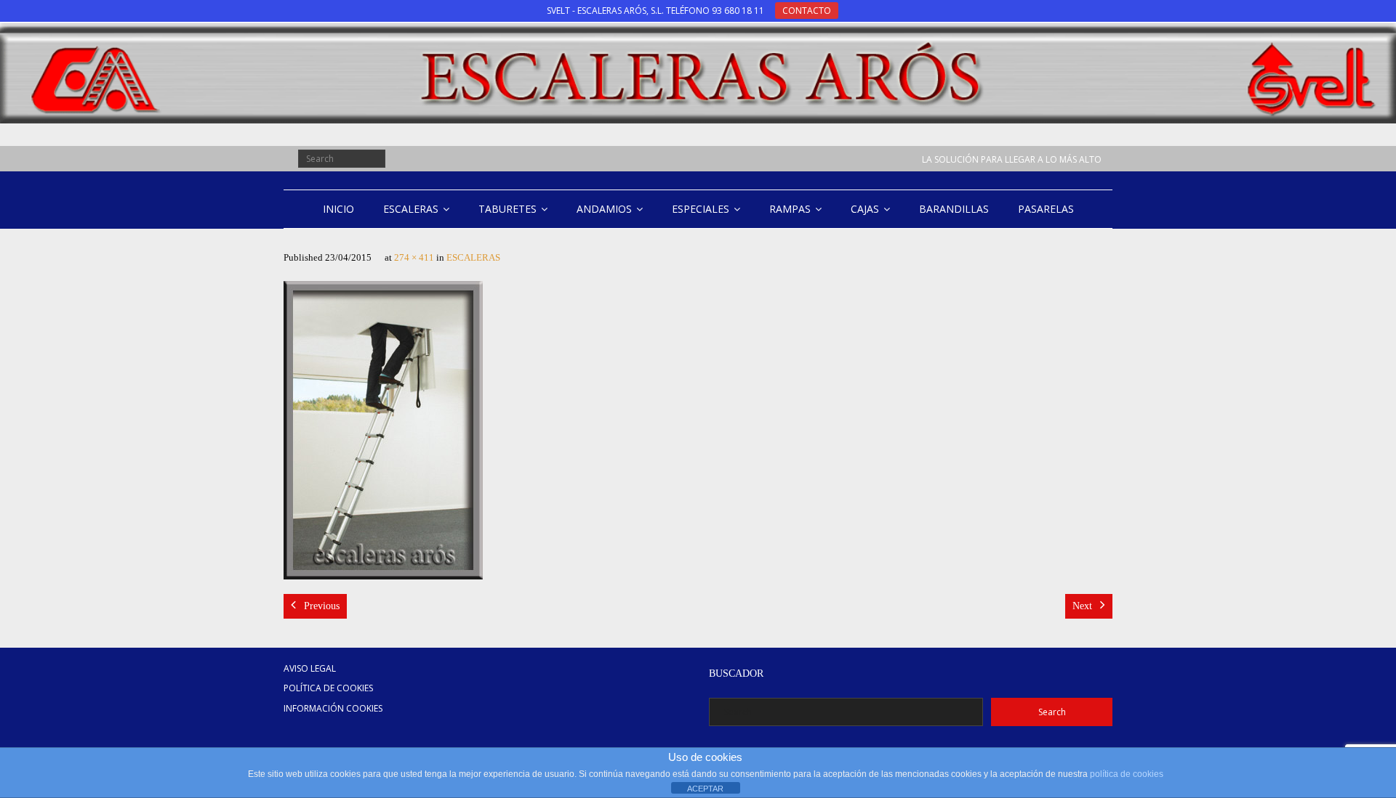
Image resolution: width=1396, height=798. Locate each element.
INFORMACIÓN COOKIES (333, 708)
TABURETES (507, 209)
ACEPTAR (705, 788)
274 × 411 (414, 258)
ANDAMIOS (604, 209)
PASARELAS (1046, 209)
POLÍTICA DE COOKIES (328, 688)
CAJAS (865, 209)
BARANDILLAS (954, 209)
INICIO (338, 209)
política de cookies (1126, 774)
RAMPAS (790, 209)
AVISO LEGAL (310, 668)
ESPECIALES (700, 209)
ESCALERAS (410, 209)
